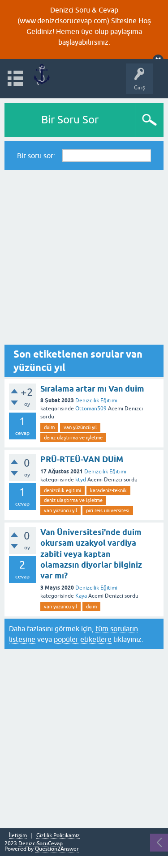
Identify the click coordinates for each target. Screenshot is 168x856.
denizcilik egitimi (62, 490)
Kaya (81, 596)
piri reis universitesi (107, 510)
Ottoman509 (91, 408)
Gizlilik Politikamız (58, 836)
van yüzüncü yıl (80, 427)
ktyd (80, 479)
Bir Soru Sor (70, 120)
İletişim (18, 836)
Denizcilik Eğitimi (96, 400)
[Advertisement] (84, 257)
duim (49, 427)
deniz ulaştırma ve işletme (73, 437)
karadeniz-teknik (108, 490)
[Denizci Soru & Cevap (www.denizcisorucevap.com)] (41, 74)
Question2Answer (57, 849)
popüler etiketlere (83, 639)
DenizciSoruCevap (40, 843)
